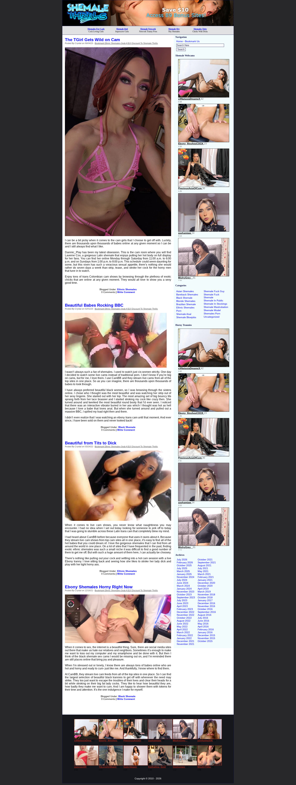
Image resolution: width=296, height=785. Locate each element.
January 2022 (184, 638)
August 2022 (183, 620)
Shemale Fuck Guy (214, 291)
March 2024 (183, 585)
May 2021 (203, 571)
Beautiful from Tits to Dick (90, 443)
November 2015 (206, 638)
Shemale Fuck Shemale (211, 296)
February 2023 (185, 609)
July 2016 (203, 617)
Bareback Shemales (187, 294)
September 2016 (207, 612)
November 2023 (185, 591)
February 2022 (185, 635)
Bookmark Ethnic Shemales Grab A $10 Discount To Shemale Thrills (126, 43)
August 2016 (204, 615)
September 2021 (207, 562)
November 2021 (185, 644)
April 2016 (203, 626)
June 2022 (182, 623)
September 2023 (186, 597)
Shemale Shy (174, 29)
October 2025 (184, 565)
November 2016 (206, 606)
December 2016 (206, 603)
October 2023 (184, 594)
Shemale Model (212, 310)
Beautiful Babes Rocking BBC (94, 305)
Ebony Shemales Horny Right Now (99, 587)
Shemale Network (148, 29)
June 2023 (182, 603)
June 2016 (203, 620)
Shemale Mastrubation (216, 307)
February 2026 (185, 562)
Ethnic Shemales (127, 289)
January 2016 (205, 632)
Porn (178, 310)
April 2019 (203, 588)
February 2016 (206, 629)
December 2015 (206, 635)
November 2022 (185, 615)
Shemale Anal (183, 314)
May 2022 (182, 626)
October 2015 (205, 641)
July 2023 (182, 600)
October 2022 (184, 617)
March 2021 (204, 574)
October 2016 (205, 609)
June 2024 (182, 582)
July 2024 (182, 580)
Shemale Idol (122, 29)
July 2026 (182, 559)
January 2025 (184, 574)
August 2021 (204, 565)
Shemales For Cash (96, 29)
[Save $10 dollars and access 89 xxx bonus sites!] (148, 24)
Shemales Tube (200, 29)
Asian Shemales (185, 291)
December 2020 (206, 582)
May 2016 (203, 623)
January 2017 (205, 600)
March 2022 (183, 632)
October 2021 (205, 559)
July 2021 (203, 568)
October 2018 (205, 597)
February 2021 (206, 577)
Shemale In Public (213, 300)
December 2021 (185, 641)
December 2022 (185, 612)
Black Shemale (126, 427)
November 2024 (185, 577)
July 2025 (182, 568)
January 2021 (205, 580)
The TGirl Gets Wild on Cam (92, 39)
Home (179, 41)
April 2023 (182, 606)
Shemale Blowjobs (186, 317)
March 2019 (204, 591)
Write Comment (126, 292)
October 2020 (205, 585)
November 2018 (206, 594)
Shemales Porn (212, 313)
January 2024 (184, 588)
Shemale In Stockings (215, 303)
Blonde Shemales (185, 301)
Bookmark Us (192, 41)
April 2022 (182, 629)
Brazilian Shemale (186, 304)
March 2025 (183, 571)
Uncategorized (211, 316)
